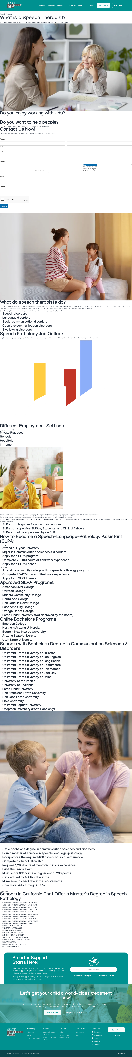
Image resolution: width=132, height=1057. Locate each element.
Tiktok (96, 1038)
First (1, 147)
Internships (71, 5)
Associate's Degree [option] (90, 167)
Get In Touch (52, 1012)
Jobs (61, 1032)
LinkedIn (97, 1041)
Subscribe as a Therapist (82, 976)
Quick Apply (118, 5)
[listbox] (66, 168)
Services (51, 5)
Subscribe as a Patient (106, 976)
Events (29, 1035)
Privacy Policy (121, 1053)
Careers (60, 5)
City (1, 151)
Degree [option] (85, 165)
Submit (4, 206)
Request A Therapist (75, 1012)
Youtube (97, 1044)
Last (68, 147)
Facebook (97, 1032)
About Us (40, 5)
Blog (80, 5)
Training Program (33, 1038)
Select (2, 162)
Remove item (40, 170)
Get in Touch (103, 5)
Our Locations (89, 5)
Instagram (98, 1035)
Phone (2, 187)
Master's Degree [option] (89, 170)
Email (3, 176)
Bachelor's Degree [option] (90, 169)
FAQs (77, 1035)
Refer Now (116, 1035)
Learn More (4, 891)
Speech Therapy (6, 14)
